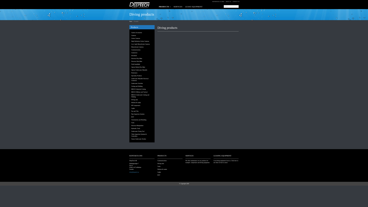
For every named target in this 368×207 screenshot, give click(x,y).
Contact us (236, 1)
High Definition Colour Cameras (140, 41)
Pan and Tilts (134, 111)
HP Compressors (135, 105)
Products (164, 7)
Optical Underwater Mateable (139, 70)
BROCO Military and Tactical (139, 92)
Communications (135, 50)
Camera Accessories (136, 32)
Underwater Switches (137, 83)
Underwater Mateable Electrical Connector (139, 79)
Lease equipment (193, 7)
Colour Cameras (135, 38)
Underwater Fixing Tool (137, 131)
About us (228, 1)
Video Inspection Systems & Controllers (139, 135)
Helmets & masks (136, 102)
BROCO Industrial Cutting (138, 89)
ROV (132, 117)
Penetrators (134, 73)
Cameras (133, 35)
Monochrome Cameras (137, 47)
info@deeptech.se (134, 172)
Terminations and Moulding (138, 120)
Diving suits (134, 99)
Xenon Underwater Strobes (138, 139)
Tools (132, 122)
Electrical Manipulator (137, 125)
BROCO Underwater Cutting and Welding (140, 96)
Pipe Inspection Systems (137, 114)
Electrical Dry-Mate (136, 58)
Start (130, 21)
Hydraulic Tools (135, 128)
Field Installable (135, 64)
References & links (218, 1)
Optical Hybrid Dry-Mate (138, 67)
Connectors (134, 52)
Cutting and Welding (137, 86)
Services (178, 7)
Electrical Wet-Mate (136, 61)
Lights (133, 108)
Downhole (134, 55)
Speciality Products (136, 75)
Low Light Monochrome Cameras (140, 44)
